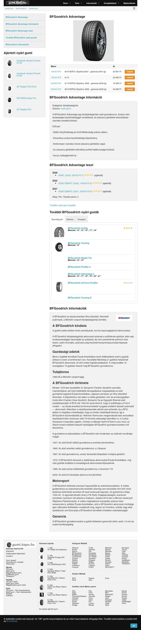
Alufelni (9, 593)
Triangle (125, 554)
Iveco (91, 599)
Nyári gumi (10, 571)
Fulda (91, 547)
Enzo (107, 578)
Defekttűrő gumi (12, 574)
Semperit (125, 547)
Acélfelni (9, 595)
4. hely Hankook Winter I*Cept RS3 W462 (56, 571)
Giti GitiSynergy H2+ (27, 98)
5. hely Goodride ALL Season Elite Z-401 (56, 578)
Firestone (75, 565)
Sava (107, 565)
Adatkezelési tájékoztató (15, 553)
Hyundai (92, 596)
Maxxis (108, 549)
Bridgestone (77, 554)
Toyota (124, 598)
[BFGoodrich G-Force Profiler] (59, 286)
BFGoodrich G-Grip (78, 228)
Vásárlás (130, 72)
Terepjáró (81, 219)
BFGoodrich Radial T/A (80, 257)
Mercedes (109, 591)
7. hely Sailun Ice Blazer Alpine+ (57, 594)
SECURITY (109, 567)
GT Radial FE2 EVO (26, 86)
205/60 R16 (56, 89)
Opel (107, 598)
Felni (77, 3)
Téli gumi (9, 569)
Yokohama (126, 563)
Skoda (124, 591)
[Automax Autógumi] (10, 3)
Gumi (65, 3)
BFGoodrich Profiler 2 (79, 266)
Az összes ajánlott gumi (48, 609)
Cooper (75, 558)
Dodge (74, 605)
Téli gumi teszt (11, 581)
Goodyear (92, 554)
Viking (124, 558)
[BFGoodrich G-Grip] (59, 231)
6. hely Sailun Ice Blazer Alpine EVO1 (57, 587)
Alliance (75, 547)
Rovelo (108, 560)
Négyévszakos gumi (13, 572)
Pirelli (107, 556)
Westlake (125, 562)
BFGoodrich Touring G (79, 297)
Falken (74, 563)
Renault (108, 601)
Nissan (107, 596)
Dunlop (75, 562)
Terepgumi (10, 576)
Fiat (90, 591)
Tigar (124, 551)
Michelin (108, 551)
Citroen (75, 599)
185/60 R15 (56, 71)
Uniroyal (125, 556)
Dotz (90, 580)
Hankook (92, 558)
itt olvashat (12, 621)
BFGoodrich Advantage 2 (81, 273)
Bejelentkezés (129, 3)
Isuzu (91, 598)
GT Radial (93, 556)
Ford (90, 592)
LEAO (91, 567)
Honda (91, 594)
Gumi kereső (11, 560)
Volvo (124, 603)
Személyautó (57, 219)
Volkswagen (126, 601)
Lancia (91, 603)
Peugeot (108, 599)
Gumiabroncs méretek (14, 562)
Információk (91, 3)
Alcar (74, 580)
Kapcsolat (10, 551)
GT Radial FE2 (24, 109)
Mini (107, 592)
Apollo (74, 549)
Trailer (124, 599)
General (92, 549)
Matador (108, 547)
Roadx (107, 558)
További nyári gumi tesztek (63, 205)
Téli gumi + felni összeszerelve (18, 590)
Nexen (107, 553)
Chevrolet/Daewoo (79, 596)
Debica (75, 560)
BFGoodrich (77, 553)
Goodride (92, 553)
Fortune (75, 567)
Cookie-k (9, 556)
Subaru (124, 594)
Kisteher (70, 219)
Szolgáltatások (110, 3)
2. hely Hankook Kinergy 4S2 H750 (56, 557)
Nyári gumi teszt (12, 583)
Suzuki (124, 596)
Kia (90, 601)
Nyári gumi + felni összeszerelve (18, 592)
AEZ (74, 578)
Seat (107, 605)
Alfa (73, 591)
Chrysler (75, 598)
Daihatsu (75, 603)
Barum (74, 551)
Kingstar (92, 560)
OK (133, 625)
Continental (76, 556)
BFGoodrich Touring (78, 243)
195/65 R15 (56, 77)
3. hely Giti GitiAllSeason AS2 (57, 563)
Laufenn (92, 565)
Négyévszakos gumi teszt (16, 585)
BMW (74, 594)
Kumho (91, 563)
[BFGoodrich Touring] (59, 246)
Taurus (124, 549)
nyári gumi (66, 108)
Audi (74, 592)
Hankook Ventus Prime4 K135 (28, 61)
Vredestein (126, 560)
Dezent (91, 578)
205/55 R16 (56, 83)
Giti (90, 551)
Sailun (107, 563)
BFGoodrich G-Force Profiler (83, 282)
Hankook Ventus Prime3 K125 (28, 74)
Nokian (108, 554)
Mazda (91, 605)
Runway (108, 562)
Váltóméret (10, 563)
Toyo (123, 553)
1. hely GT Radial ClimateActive (57, 548)
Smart (124, 592)
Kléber (91, 562)
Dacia (74, 601)
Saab (107, 603)
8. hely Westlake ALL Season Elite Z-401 (56, 601)
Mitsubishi (109, 594)
